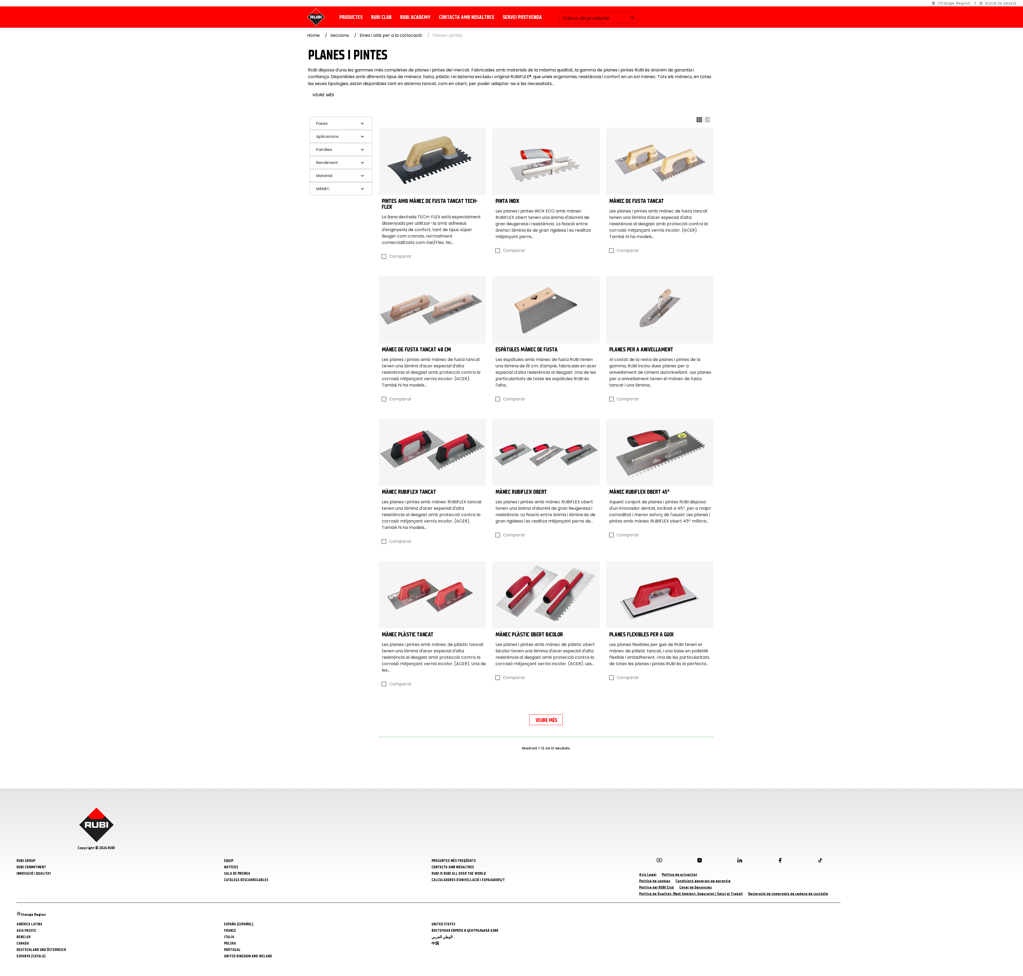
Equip (228, 860)
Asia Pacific (26, 930)
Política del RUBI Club (656, 887)
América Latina (29, 924)
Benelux (24, 937)
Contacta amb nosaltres (466, 17)
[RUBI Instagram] (699, 861)
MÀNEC (323, 188)
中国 (435, 943)
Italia (229, 937)
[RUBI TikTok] (820, 861)
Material (324, 175)
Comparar (400, 256)
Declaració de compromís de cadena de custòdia (788, 893)
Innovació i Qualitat (34, 873)
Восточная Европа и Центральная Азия (465, 930)
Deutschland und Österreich (41, 949)
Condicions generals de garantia (703, 881)
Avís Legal (647, 874)
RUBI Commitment (31, 867)
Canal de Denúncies (695, 887)
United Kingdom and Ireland (248, 956)
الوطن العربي (442, 937)
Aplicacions (327, 136)
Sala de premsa (237, 873)
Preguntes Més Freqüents (454, 860)
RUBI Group (26, 860)
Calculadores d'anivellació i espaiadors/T (468, 880)
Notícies (231, 867)
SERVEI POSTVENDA (522, 17)
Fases (322, 123)
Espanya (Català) (31, 956)
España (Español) (238, 924)
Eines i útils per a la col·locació (391, 35)
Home (313, 35)
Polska (230, 943)
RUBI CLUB (381, 17)
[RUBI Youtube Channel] (659, 861)
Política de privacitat (679, 874)
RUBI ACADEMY (415, 17)
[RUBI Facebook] (780, 861)
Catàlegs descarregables (246, 880)
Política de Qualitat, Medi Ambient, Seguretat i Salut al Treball (691, 893)
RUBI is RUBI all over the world (459, 873)
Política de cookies (654, 881)
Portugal (232, 949)
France (230, 930)
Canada (23, 943)
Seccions (339, 35)
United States (443, 924)
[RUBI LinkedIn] (739, 861)
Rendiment (327, 162)
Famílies (324, 149)
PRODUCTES (351, 17)
